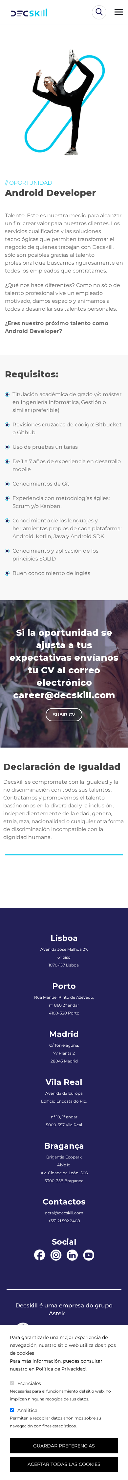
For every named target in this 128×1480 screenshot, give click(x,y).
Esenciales (29, 1383)
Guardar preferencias (64, 1446)
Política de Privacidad (61, 1369)
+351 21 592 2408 (64, 1220)
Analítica (27, 1410)
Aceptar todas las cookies (64, 1464)
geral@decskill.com (64, 1212)
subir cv (64, 715)
